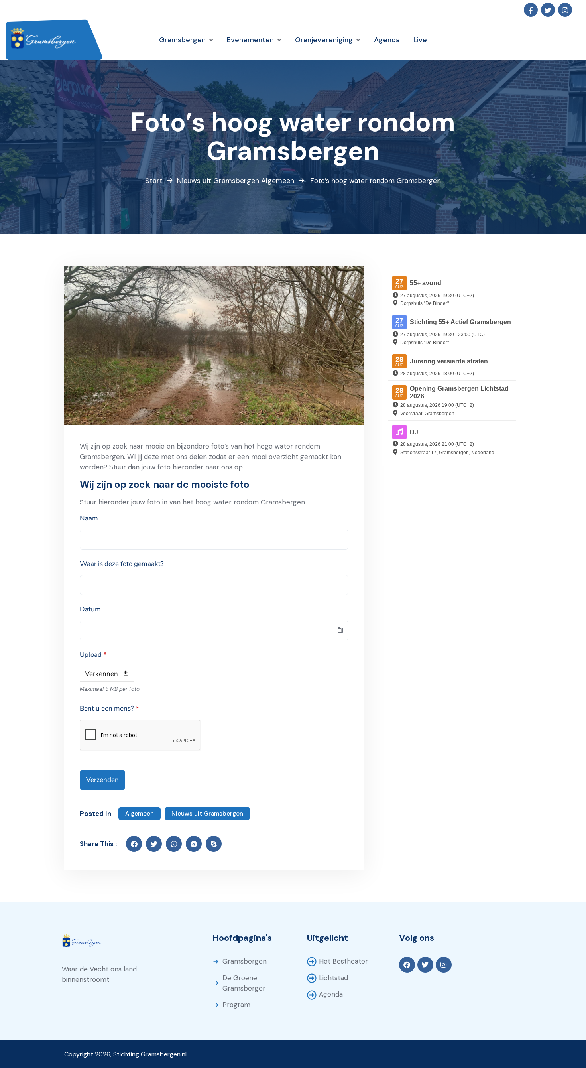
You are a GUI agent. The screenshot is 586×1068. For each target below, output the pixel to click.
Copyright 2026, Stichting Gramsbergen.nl (125, 1054)
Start (154, 180)
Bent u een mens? (109, 708)
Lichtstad (333, 977)
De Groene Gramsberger (243, 983)
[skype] (214, 844)
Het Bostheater (343, 961)
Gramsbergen (244, 961)
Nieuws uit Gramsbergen (218, 180)
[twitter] (154, 844)
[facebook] (134, 844)
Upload (93, 654)
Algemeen (277, 180)
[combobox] (214, 630)
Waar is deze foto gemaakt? (122, 563)
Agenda (331, 994)
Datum (90, 609)
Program (236, 1004)
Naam (89, 518)
